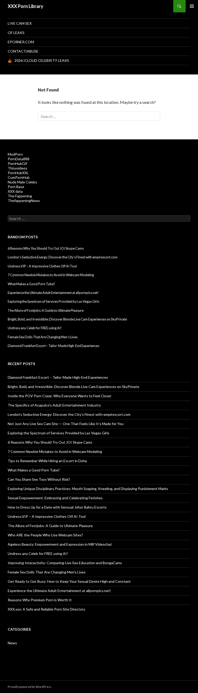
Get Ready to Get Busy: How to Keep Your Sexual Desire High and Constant (69, 581)
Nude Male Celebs (22, 182)
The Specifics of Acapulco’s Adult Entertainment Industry (54, 405)
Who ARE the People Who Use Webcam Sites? (45, 535)
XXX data (15, 191)
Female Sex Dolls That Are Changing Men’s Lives (43, 337)
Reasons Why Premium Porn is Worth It (40, 600)
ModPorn (15, 154)
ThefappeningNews (24, 200)
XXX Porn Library (25, 6)
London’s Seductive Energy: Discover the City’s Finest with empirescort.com (63, 257)
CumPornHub (19, 177)
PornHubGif (17, 163)
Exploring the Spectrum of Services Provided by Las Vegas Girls (53, 301)
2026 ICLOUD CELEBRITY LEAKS (41, 60)
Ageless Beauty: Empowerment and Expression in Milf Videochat (60, 544)
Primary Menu (192, 6)
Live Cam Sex (20, 23)
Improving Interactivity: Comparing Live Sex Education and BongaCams (65, 563)
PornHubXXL (18, 173)
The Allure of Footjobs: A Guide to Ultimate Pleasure (46, 310)
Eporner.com (21, 42)
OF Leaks (16, 32)
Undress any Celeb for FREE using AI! (35, 328)
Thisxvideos (17, 168)
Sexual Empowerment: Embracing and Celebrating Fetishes (55, 498)
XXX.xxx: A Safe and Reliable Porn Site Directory (46, 609)
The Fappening (20, 196)
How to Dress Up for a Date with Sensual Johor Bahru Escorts (57, 507)
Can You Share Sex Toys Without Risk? (39, 479)
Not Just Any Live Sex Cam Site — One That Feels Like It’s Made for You (65, 423)
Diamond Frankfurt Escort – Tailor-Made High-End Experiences (53, 346)
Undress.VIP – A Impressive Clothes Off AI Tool (42, 266)
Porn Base (16, 186)
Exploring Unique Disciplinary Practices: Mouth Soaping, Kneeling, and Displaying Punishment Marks (88, 488)
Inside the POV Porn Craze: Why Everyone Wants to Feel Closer (59, 396)
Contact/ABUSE (23, 51)
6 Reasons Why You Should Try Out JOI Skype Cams (46, 248)
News (12, 643)
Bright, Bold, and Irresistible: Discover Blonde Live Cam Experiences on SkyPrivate (67, 319)
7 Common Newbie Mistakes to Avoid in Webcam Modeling (51, 275)
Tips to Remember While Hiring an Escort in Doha (47, 461)
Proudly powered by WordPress (30, 687)
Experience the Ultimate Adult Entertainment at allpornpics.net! (53, 293)
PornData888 (18, 159)
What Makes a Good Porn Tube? (31, 284)
